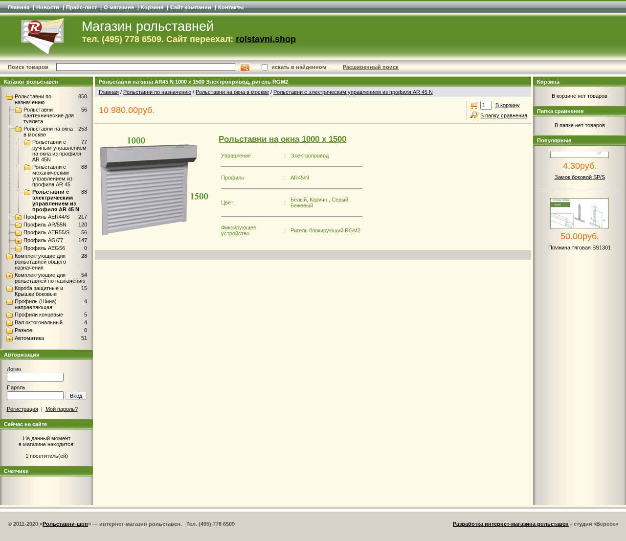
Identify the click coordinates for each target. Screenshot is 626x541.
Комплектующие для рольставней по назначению (50, 278)
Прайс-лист (81, 7)
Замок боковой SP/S (580, 173)
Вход (76, 396)
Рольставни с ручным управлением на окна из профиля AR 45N (59, 150)
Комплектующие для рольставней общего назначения (40, 261)
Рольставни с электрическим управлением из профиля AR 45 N (55, 200)
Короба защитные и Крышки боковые (39, 291)
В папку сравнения (503, 115)
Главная (18, 7)
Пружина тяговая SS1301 (579, 244)
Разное (23, 330)
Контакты (231, 7)
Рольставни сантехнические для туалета (48, 115)
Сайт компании (190, 7)
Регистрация (22, 409)
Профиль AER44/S (46, 217)
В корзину (507, 105)
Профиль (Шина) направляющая (36, 304)
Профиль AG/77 (43, 240)
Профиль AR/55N (45, 224)
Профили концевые (39, 314)
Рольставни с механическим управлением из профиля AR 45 (52, 175)
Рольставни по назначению (33, 99)
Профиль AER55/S (46, 232)
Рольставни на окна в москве (232, 92)
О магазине (119, 7)
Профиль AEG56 (44, 248)
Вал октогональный (39, 322)
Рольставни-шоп (65, 524)
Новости (47, 7)
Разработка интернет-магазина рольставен (511, 524)
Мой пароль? (61, 409)
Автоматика (29, 338)
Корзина (152, 7)
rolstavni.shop (266, 39)
